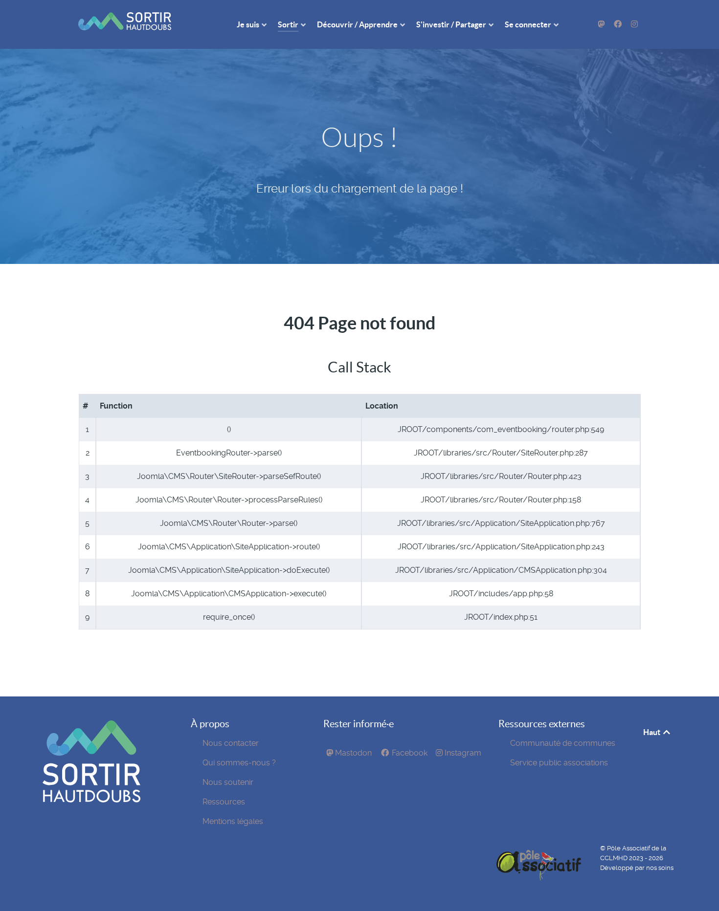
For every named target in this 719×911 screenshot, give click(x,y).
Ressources (223, 801)
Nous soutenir (227, 782)
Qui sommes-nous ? (239, 762)
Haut (652, 732)
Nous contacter (230, 743)
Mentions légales (232, 821)
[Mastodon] (602, 24)
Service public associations (559, 762)
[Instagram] (634, 24)
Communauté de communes (562, 743)
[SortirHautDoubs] (91, 799)
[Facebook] (618, 24)
